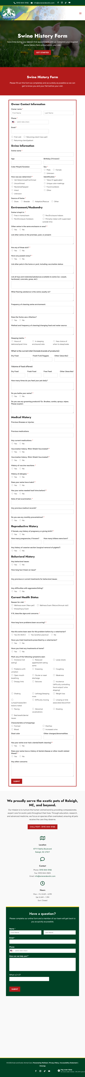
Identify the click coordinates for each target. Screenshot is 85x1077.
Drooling (59, 709)
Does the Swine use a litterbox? (24, 317)
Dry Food (15, 356)
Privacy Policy (54, 1063)
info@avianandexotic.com (43, 3)
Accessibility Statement (69, 1063)
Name (12, 929)
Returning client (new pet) (36, 137)
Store (16, 201)
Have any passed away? (21, 256)
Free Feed (48, 371)
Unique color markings (55, 183)
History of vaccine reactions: (23, 465)
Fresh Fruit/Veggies (41, 356)
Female (59, 170)
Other (49, 190)
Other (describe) (61, 356)
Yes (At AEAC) (20, 635)
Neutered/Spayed (21, 187)
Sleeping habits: (18, 338)
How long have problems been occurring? (28, 622)
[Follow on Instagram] (40, 1071)
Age (12, 159)
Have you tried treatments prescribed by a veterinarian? (34, 640)
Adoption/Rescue (42, 201)
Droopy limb (19, 682)
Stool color (15, 733)
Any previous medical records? (23, 508)
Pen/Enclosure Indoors (54, 215)
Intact (16, 190)
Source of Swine (18, 198)
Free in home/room (21, 215)
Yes (15, 230)
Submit (16, 781)
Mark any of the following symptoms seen (28, 657)
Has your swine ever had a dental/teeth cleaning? (32, 743)
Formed (17, 726)
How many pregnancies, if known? (25, 538)
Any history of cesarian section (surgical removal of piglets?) (35, 547)
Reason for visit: (18, 602)
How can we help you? (19, 956)
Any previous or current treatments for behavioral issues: (34, 579)
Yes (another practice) (40, 635)
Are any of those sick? (20, 247)
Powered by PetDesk (40, 1063)
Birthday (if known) (51, 159)
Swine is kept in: (18, 212)
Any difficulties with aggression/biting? (27, 588)
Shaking (17, 694)
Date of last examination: (22, 499)
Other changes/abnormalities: (56, 733)
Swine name (16, 151)
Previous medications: (20, 431)
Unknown (50, 173)
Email (14, 127)
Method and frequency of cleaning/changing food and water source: (39, 325)
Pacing (16, 709)
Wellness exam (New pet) (24, 605)
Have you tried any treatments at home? (27, 648)
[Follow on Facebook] (36, 1071)
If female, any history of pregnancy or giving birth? (32, 531)
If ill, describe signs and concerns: (25, 613)
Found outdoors (53, 187)
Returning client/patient (23, 140)
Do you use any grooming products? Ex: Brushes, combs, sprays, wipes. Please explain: (40, 402)
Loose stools (61, 660)
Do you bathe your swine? (22, 393)
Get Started (42, 52)
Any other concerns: (19, 762)
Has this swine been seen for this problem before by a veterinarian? (38, 632)
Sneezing (38, 669)
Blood (16, 729)
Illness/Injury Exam (21, 609)
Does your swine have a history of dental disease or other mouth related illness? (40, 752)
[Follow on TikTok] (44, 1071)
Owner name (17, 109)
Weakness (60, 675)
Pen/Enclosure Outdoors (23, 219)
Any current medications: (22, 440)
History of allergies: (19, 474)
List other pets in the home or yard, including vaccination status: (37, 264)
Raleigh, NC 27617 (42, 852)
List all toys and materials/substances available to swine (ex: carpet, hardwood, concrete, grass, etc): (39, 278)
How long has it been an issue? (23, 570)
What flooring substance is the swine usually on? (30, 292)
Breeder (27, 201)
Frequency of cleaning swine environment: (28, 304)
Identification (50, 177)
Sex (46, 167)
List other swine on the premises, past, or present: (31, 235)
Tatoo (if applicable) (54, 180)
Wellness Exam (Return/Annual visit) (54, 605)
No (23, 230)
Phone (14, 118)
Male (48, 170)
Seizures (38, 682)
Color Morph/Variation (20, 167)
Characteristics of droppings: (23, 723)
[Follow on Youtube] (49, 1071)
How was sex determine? (22, 177)
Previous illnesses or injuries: (22, 422)
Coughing (60, 669)
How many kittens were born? (56, 538)
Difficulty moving (42, 700)
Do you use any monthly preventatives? (27, 517)
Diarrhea (48, 726)
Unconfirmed (19, 183)
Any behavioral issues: (20, 561)
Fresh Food (31, 371)
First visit (17, 137)
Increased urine (51, 729)
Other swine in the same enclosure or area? (29, 226)
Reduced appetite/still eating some (40, 663)
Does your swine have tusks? (23, 482)
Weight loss (60, 694)
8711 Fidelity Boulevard (42, 849)
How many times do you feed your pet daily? (29, 381)
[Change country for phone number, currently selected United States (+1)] (13, 122)
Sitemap (42, 1066)
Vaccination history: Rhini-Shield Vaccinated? (30, 449)
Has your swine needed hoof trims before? (29, 490)
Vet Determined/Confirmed (25, 180)
